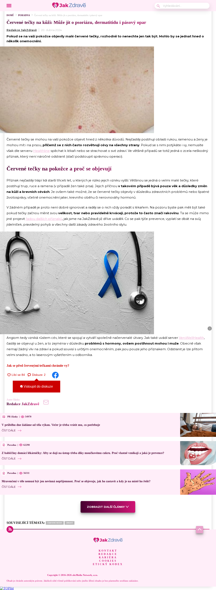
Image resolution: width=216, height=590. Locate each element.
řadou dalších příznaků (44, 219)
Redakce (108, 554)
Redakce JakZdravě (22, 30)
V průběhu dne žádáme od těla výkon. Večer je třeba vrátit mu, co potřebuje (51, 424)
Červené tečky (54, 523)
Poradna (24, 15)
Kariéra (108, 557)
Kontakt (108, 550)
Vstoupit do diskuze (38, 386)
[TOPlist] (7, 588)
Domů (10, 15)
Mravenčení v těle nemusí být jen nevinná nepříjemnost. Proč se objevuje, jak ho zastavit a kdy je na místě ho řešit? (76, 481)
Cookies (108, 560)
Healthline (41, 151)
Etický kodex (108, 564)
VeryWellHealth (191, 338)
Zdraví (69, 523)
